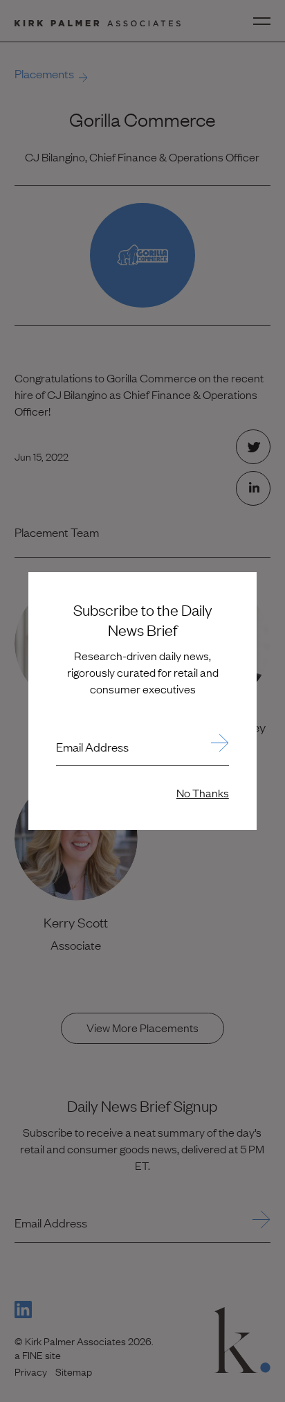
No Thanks (202, 792)
